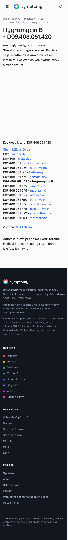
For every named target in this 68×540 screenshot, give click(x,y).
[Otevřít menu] (7, 6)
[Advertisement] (34, 103)
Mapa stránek (11, 502)
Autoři (6, 479)
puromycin (37, 199)
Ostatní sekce (11, 485)
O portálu (8, 473)
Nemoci (11, 361)
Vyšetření (12, 391)
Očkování (12, 373)
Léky (6, 452)
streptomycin (39, 209)
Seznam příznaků (13, 429)
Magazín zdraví (15, 397)
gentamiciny (38, 177)
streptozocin (39, 218)
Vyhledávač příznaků (15, 417)
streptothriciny (40, 213)
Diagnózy (29, 18)
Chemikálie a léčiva (17, 22)
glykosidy (24, 158)
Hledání (7, 423)
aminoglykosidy (35, 163)
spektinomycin (40, 204)
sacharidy (19, 154)
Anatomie (12, 367)
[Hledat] (61, 6)
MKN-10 (7, 441)
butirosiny (36, 172)
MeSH (42, 18)
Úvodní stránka (11, 18)
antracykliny (39, 168)
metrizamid (38, 190)
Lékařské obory (15, 379)
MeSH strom (23, 227)
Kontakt (7, 491)
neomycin (37, 195)
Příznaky (11, 355)
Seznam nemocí (12, 435)
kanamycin (37, 186)
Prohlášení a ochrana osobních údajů (25, 496)
